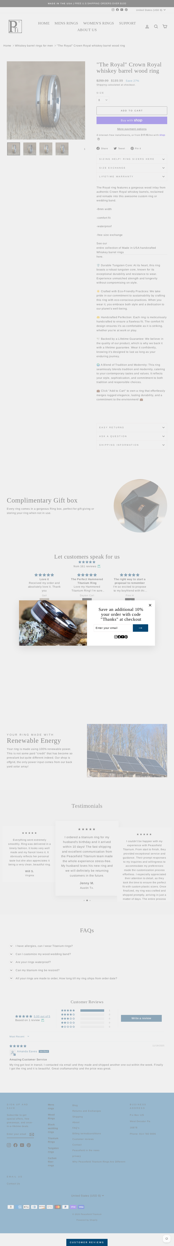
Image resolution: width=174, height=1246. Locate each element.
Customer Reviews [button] (87, 1242)
